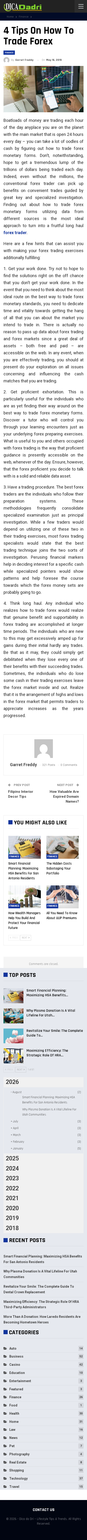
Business (16, 1356)
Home (14, 1422)
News (13, 1438)
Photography (19, 1454)
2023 (12, 1178)
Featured (16, 1389)
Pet (12, 1446)
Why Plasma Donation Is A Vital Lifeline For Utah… (50, 1013)
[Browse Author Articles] (43, 748)
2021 (12, 1198)
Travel (14, 1487)
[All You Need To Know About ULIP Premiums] (62, 896)
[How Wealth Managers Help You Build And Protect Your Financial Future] (24, 896)
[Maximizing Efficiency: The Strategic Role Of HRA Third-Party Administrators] (13, 1055)
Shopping (16, 1470)
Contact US (44, 1509)
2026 (12, 1082)
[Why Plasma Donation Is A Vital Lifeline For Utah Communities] (13, 1015)
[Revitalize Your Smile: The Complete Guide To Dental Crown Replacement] (13, 1036)
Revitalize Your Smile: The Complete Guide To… (54, 1033)
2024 (12, 1168)
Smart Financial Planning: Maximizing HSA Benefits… (47, 993)
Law (12, 1429)
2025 (12, 1158)
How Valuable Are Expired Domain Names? (64, 797)
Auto (12, 1348)
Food (13, 1405)
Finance (9, 52)
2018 (12, 1228)
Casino (14, 1364)
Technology (18, 1478)
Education (17, 1373)
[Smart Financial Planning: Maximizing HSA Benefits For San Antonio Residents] (24, 847)
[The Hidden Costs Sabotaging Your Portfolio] (62, 847)
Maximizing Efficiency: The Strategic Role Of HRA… (47, 1053)
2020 (12, 1208)
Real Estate (17, 1462)
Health (14, 1413)
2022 (12, 1188)
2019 (12, 1218)
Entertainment (20, 1381)
